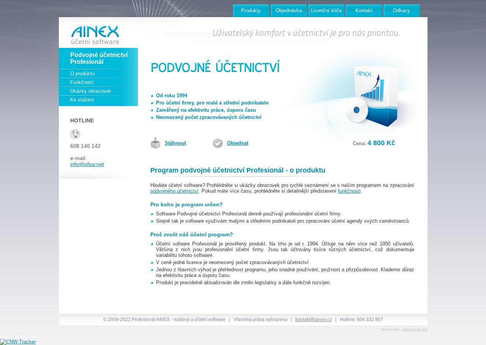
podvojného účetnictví (174, 191)
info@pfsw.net (87, 164)
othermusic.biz (415, 329)
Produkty (251, 10)
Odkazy (401, 10)
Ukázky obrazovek (90, 91)
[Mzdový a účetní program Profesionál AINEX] (91, 32)
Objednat (237, 143)
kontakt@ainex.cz (313, 319)
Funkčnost (81, 82)
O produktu (82, 73)
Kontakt (363, 10)
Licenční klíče (326, 10)
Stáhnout (175, 143)
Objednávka (289, 10)
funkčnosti (349, 191)
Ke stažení (82, 100)
